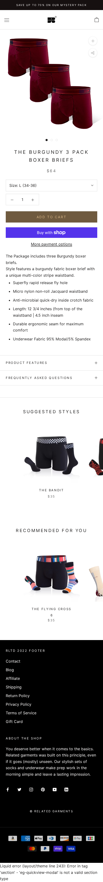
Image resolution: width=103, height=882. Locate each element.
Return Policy (18, 695)
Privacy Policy (18, 704)
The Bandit (51, 490)
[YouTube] (55, 789)
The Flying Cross (51, 609)
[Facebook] (8, 789)
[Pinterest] (43, 789)
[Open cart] (97, 19)
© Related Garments (51, 811)
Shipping (14, 687)
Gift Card (14, 721)
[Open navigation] (6, 20)
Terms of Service (21, 712)
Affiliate (13, 678)
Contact (13, 661)
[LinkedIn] (66, 789)
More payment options (51, 244)
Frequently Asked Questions (39, 378)
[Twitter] (19, 789)
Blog (10, 669)
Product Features (26, 363)
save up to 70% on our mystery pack (51, 5)
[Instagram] (31, 789)
